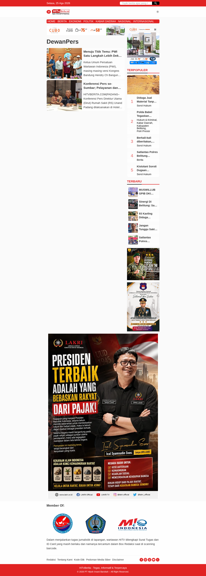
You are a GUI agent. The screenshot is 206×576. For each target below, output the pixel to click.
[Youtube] (153, 559)
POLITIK (88, 21)
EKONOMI (75, 21)
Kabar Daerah (144, 123)
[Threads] (149, 559)
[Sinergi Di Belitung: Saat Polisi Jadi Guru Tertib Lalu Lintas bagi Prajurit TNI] (133, 204)
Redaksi (51, 559)
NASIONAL (124, 21)
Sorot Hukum (144, 106)
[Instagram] (145, 559)
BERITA (62, 21)
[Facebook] (141, 559)
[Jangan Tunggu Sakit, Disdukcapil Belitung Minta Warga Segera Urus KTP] (133, 228)
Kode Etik (79, 559)
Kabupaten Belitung (143, 127)
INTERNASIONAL (143, 21)
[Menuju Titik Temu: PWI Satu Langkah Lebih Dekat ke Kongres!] (64, 63)
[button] (155, 3)
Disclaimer (118, 559)
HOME (51, 21)
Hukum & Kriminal (147, 120)
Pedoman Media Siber (98, 559)
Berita (140, 160)
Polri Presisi (143, 131)
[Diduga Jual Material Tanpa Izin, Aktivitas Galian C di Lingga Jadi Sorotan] (143, 84)
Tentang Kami (64, 559)
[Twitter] (157, 559)
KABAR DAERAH (106, 21)
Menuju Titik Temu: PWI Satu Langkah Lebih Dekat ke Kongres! (102, 56)
